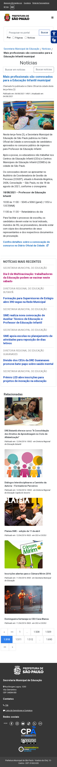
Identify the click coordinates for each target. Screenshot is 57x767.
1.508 (37, 631)
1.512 (30, 639)
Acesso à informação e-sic (13, 3)
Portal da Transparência (40, 3)
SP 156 (6, 7)
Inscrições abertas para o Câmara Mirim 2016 (28, 573)
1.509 (48, 631)
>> (5, 647)
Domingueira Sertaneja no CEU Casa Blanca (27, 619)
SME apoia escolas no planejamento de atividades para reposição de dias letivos (27, 339)
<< (12, 631)
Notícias (31, 38)
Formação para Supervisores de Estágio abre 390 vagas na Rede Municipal (28, 300)
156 (6, 705)
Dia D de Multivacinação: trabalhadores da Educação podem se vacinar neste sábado (27, 277)
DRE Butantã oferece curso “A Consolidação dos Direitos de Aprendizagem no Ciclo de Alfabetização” (27, 434)
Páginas (19, 38)
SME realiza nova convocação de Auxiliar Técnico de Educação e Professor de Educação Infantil (24, 319)
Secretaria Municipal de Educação (21, 48)
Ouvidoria (27, 3)
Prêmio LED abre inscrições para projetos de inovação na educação (25, 379)
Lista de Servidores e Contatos (18, 710)
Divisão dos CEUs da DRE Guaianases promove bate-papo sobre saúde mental (28, 362)
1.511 (18, 639)
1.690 (49, 639)
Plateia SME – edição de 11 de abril (22, 531)
